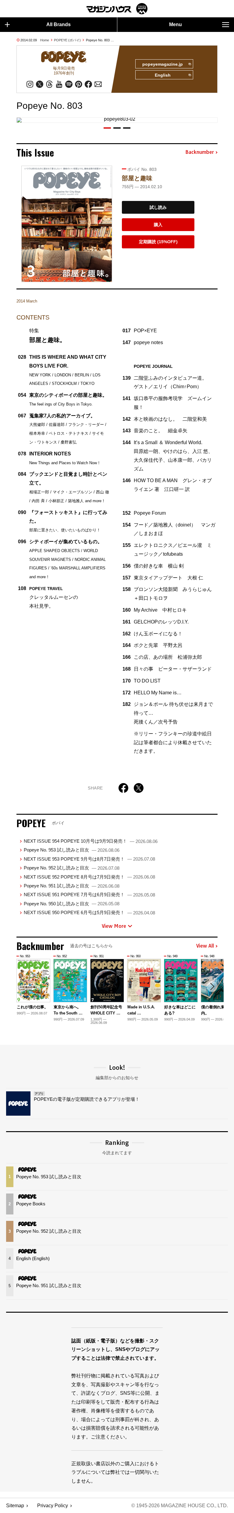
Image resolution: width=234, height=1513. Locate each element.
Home (44, 40)
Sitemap (15, 1505)
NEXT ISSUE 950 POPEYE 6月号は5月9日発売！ (89, 912)
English (163, 75)
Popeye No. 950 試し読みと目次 (71, 903)
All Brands (58, 24)
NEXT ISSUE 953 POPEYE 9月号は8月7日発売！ (89, 859)
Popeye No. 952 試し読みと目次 (71, 867)
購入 (158, 224)
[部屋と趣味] (66, 224)
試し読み (158, 207)
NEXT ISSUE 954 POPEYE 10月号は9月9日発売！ (91, 841)
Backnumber (199, 152)
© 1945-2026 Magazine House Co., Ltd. (179, 1505)
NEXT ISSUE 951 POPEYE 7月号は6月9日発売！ (89, 894)
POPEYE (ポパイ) (67, 40)
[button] (107, 128)
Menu (175, 24)
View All (205, 946)
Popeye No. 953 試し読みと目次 (71, 849)
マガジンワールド (117, 8)
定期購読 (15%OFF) (158, 241)
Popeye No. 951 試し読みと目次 (71, 885)
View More (114, 926)
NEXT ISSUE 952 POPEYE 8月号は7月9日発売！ (89, 876)
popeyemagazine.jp (162, 64)
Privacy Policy (52, 1505)
